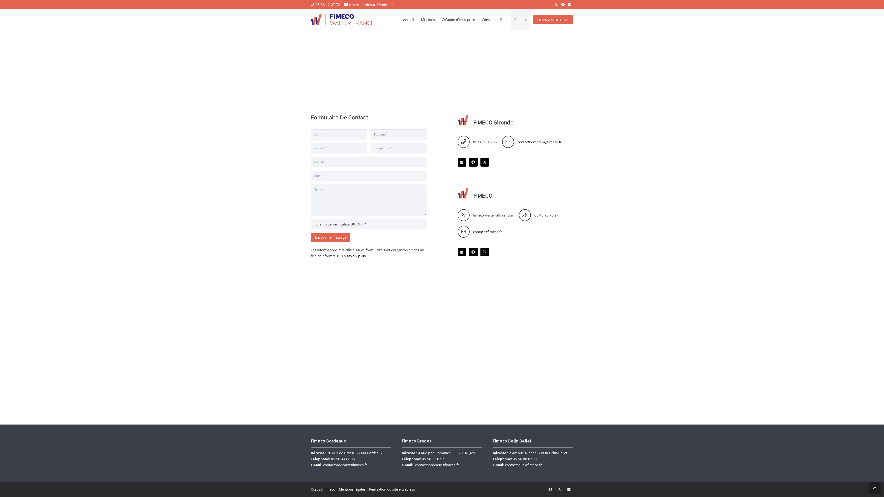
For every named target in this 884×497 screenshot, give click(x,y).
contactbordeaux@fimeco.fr (539, 142)
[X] (555, 4)
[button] (437, 19)
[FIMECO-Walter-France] (342, 19)
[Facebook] (562, 4)
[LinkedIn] (569, 4)
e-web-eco (407, 489)
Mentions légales (352, 489)
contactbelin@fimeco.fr (523, 464)
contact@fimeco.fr (487, 231)
